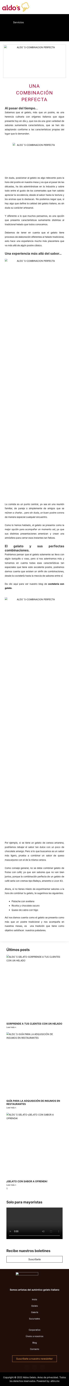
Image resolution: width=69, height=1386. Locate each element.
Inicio (34, 1299)
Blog (34, 1342)
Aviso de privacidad (47, 1377)
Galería (34, 1312)
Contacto (34, 1349)
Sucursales (34, 1318)
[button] (7, 33)
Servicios (18, 22)
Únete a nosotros (34, 1336)
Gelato (34, 1306)
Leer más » (11, 1027)
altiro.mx (55, 1381)
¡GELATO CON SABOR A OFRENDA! (26, 1181)
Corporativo (34, 1330)
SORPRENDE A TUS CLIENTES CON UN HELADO (34, 1023)
